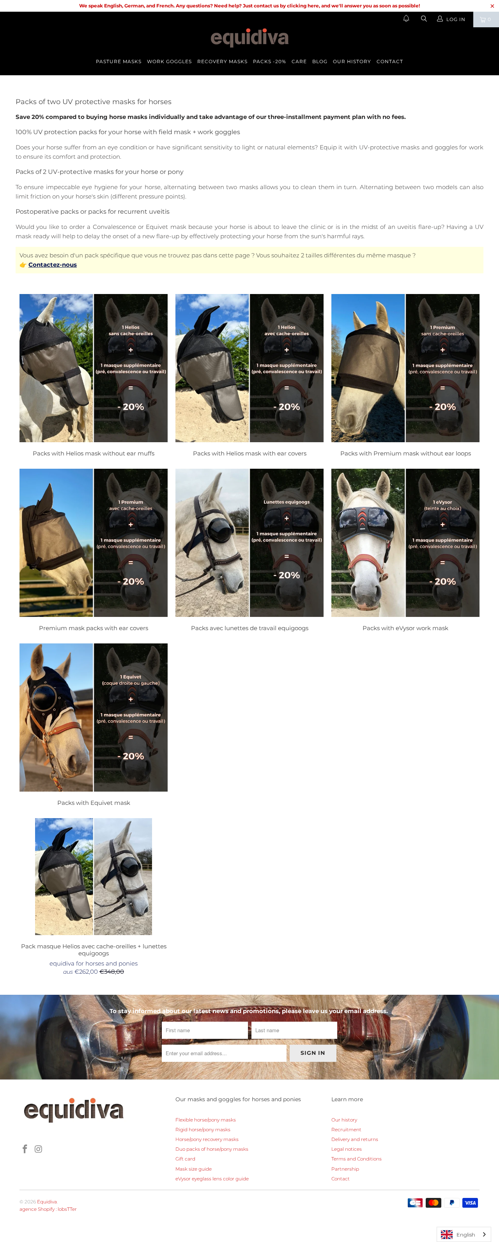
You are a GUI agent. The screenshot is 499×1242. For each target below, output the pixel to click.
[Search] (423, 19)
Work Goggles (169, 61)
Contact (390, 61)
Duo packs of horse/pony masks (211, 1149)
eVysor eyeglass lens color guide (212, 1179)
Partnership (345, 1169)
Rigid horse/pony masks (202, 1129)
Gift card (185, 1159)
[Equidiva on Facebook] (25, 1150)
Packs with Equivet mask (93, 725)
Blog (319, 61)
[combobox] (464, 1234)
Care (299, 61)
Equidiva (47, 1202)
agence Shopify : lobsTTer (48, 1209)
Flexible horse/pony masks (205, 1120)
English (466, 1234)
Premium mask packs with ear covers (93, 551)
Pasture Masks (119, 61)
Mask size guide (193, 1169)
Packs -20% (269, 61)
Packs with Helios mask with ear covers (249, 376)
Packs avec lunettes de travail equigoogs (249, 551)
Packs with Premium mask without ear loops (405, 376)
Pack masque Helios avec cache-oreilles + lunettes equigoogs (93, 876)
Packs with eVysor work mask (405, 551)
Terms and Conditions (356, 1159)
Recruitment (346, 1129)
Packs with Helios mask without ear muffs (93, 376)
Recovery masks (222, 61)
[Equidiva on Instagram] (39, 1150)
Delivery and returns (354, 1139)
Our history (352, 61)
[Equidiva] (249, 37)
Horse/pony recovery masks (207, 1139)
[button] (406, 19)
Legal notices (346, 1149)
